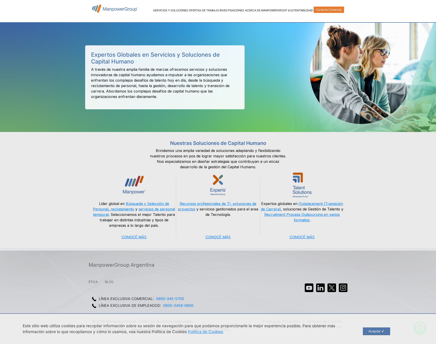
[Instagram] (343, 287)
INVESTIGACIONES (232, 10)
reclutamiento (121, 209)
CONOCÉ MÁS (133, 237)
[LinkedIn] (320, 287)
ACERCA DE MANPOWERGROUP (266, 10)
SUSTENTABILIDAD (300, 10)
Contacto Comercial (329, 9)
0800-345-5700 (170, 298)
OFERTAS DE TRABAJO (204, 10)
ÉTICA (93, 282)
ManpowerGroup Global (114, 9)
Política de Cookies (205, 331)
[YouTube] (309, 287)
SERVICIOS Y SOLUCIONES (170, 10)
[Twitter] (331, 287)
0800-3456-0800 (178, 305)
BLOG (109, 282)
